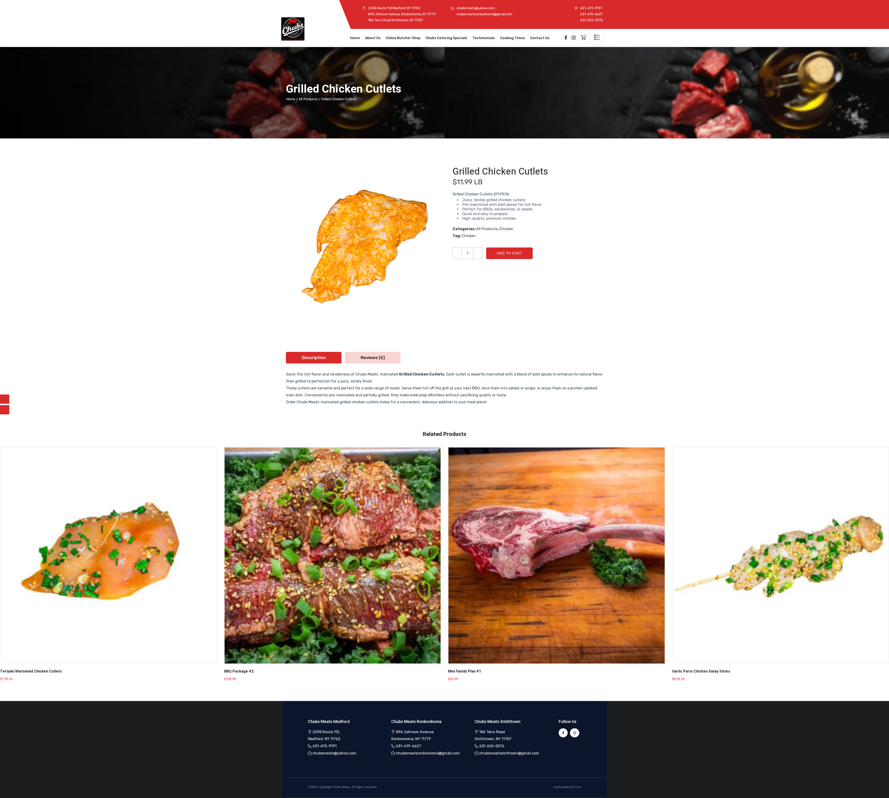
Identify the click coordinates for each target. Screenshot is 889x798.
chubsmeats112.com (567, 787)
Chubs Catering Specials (446, 38)
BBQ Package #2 (239, 671)
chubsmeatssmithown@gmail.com (509, 753)
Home (355, 38)
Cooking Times (512, 38)
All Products (308, 99)
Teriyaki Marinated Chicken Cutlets (31, 671)
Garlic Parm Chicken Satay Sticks (701, 671)
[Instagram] (574, 732)
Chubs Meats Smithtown (497, 721)
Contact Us (540, 38)
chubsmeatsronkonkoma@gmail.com (428, 753)
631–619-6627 (408, 746)
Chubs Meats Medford (329, 721)
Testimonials (484, 38)
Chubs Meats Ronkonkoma (416, 721)
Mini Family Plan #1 (464, 671)
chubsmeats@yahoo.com (334, 753)
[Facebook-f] (563, 732)
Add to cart (509, 253)
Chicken (506, 229)
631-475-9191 (325, 746)
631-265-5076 (491, 746)
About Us (373, 38)
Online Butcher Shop (403, 38)
